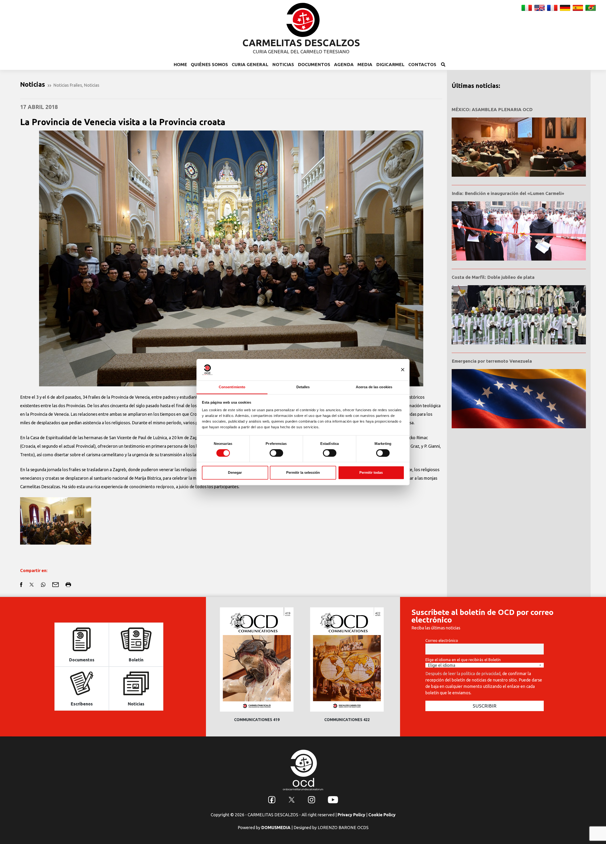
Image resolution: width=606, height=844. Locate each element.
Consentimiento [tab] (232, 387)
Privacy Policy (351, 814)
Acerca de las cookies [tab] (374, 387)
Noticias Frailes (67, 85)
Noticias (283, 64)
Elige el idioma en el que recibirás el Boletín (463, 660)
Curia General (250, 64)
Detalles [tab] (303, 387)
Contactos (422, 64)
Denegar (235, 473)
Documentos (314, 64)
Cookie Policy (382, 814)
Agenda (344, 64)
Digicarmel (390, 64)
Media (364, 64)
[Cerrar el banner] (402, 369)
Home (180, 64)
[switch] (276, 453)
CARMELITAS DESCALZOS (301, 42)
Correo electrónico (441, 640)
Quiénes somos (209, 64)
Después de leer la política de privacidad (462, 673)
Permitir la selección (303, 473)
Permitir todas (371, 473)
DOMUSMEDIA (275, 827)
